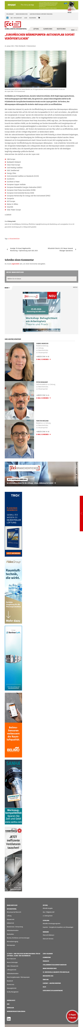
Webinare (46, 932)
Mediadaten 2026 (48, 976)
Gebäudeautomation (12, 930)
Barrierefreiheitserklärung (16, 1011)
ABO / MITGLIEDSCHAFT (16, 18)
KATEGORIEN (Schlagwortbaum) (53, 990)
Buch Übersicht (11, 959)
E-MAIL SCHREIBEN (42, 359)
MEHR (72, 30)
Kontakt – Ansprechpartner (52, 983)
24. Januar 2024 (9, 46)
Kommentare (47, 957)
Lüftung (36, 29)
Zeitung (45, 905)
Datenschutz (11, 1000)
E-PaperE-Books (72, 1016)
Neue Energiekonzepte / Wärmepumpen (18, 977)
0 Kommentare (31, 46)
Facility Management (12, 992)
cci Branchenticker (14, 239)
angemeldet (15, 264)
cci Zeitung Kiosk (47, 916)
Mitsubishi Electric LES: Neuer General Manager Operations (60, 249)
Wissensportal (12, 909)
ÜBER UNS (46, 979)
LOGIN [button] (25, 18)
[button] (39, 18)
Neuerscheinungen (12, 962)
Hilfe (44, 987)
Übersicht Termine (48, 939)
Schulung (46, 920)
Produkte (46, 961)
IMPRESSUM (10, 1008)
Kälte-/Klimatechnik (12, 966)
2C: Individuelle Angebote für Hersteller (56, 972)
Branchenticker (12, 905)
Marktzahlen (10, 934)
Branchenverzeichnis (22, 14)
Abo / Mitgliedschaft (48, 912)
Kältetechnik (61, 29)
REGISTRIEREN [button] (32, 18)
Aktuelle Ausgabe (48, 908)
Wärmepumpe (11, 945)
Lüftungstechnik (11, 970)
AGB (8, 1004)
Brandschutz (10, 984)
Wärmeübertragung (12, 941)
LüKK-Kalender (48, 953)
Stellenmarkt (10, 14)
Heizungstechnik (11, 988)
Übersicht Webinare (48, 935)
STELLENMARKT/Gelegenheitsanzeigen (54, 965)
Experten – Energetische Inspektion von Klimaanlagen (58, 927)
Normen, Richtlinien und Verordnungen (18, 938)
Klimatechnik (47, 29)
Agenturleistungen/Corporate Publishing (41, 14)
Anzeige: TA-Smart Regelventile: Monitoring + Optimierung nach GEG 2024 (24, 249)
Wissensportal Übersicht (14, 912)
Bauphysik (10, 981)
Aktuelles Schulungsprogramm (51, 923)
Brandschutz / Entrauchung (15, 927)
